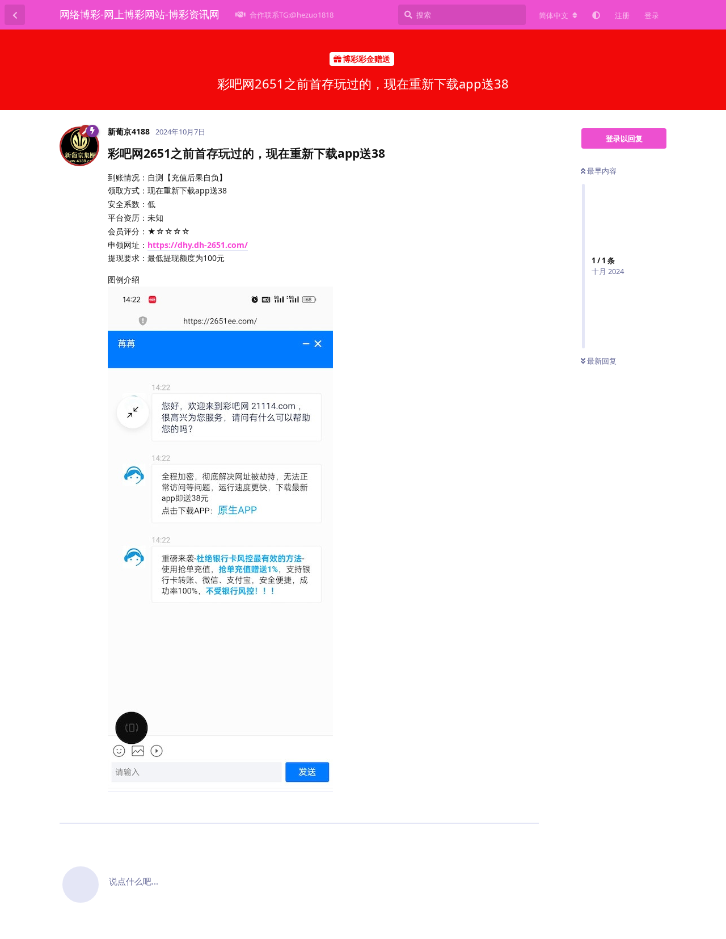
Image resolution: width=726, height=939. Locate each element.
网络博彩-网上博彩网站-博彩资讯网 (140, 14)
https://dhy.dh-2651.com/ (197, 244)
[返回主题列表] (15, 15)
